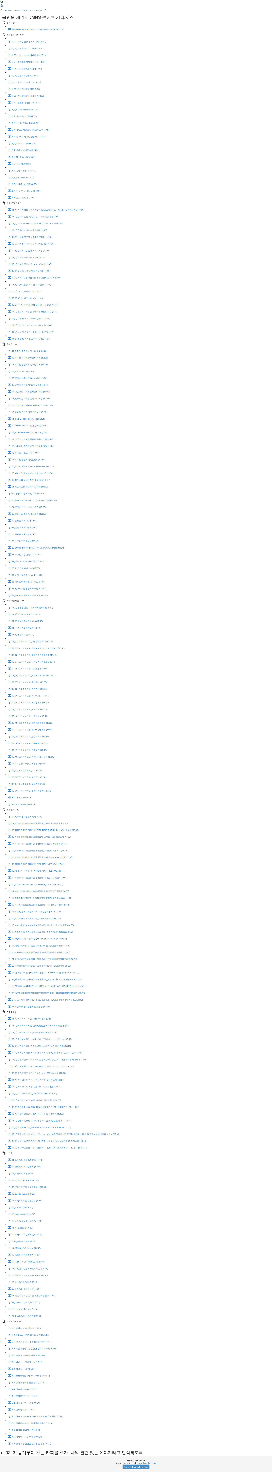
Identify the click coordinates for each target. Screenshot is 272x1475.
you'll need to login (147, 1463)
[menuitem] (1, 6)
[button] (1, 2)
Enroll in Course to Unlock (136, 1467)
